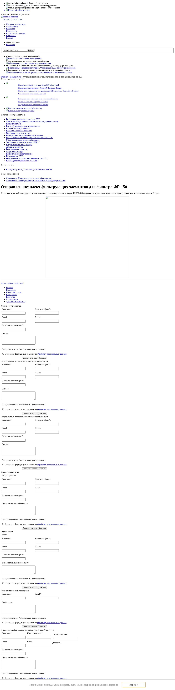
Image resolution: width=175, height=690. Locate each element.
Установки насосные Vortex (18, 133)
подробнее (113, 685)
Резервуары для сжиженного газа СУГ (23, 119)
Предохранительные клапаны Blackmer (33, 105)
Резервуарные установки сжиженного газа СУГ (27, 158)
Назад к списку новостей (12, 283)
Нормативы (11, 36)
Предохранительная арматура (19, 144)
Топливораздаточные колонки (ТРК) (22, 142)
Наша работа (11, 31)
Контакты (10, 29)
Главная (9, 38)
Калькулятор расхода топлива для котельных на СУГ (29, 169)
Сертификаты (12, 26)
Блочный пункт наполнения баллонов (23, 126)
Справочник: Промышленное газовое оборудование (29, 178)
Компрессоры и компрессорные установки (24, 135)
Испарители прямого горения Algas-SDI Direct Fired (38, 85)
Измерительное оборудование (19, 154)
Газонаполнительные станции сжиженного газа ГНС (29, 138)
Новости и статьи (14, 292)
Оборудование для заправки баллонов (22, 140)
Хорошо (134, 685)
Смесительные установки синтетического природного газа (32, 121)
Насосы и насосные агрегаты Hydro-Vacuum (25, 108)
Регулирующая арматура (17, 149)
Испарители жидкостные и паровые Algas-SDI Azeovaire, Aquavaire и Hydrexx (48, 91)
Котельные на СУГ (14, 156)
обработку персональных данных (51, 354)
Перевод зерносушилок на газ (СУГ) (22, 161)
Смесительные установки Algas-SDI (32, 94)
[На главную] (9, 17)
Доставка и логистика (15, 24)
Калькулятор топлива (15, 33)
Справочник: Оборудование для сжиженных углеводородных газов (35, 180)
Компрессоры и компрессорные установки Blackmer (38, 99)
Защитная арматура (14, 151)
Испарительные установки (18, 128)
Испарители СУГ (13, 124)
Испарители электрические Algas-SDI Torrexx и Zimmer (40, 88)
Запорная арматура (14, 147)
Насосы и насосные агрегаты (19, 131)
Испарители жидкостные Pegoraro (21, 111)
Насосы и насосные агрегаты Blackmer (33, 102)
